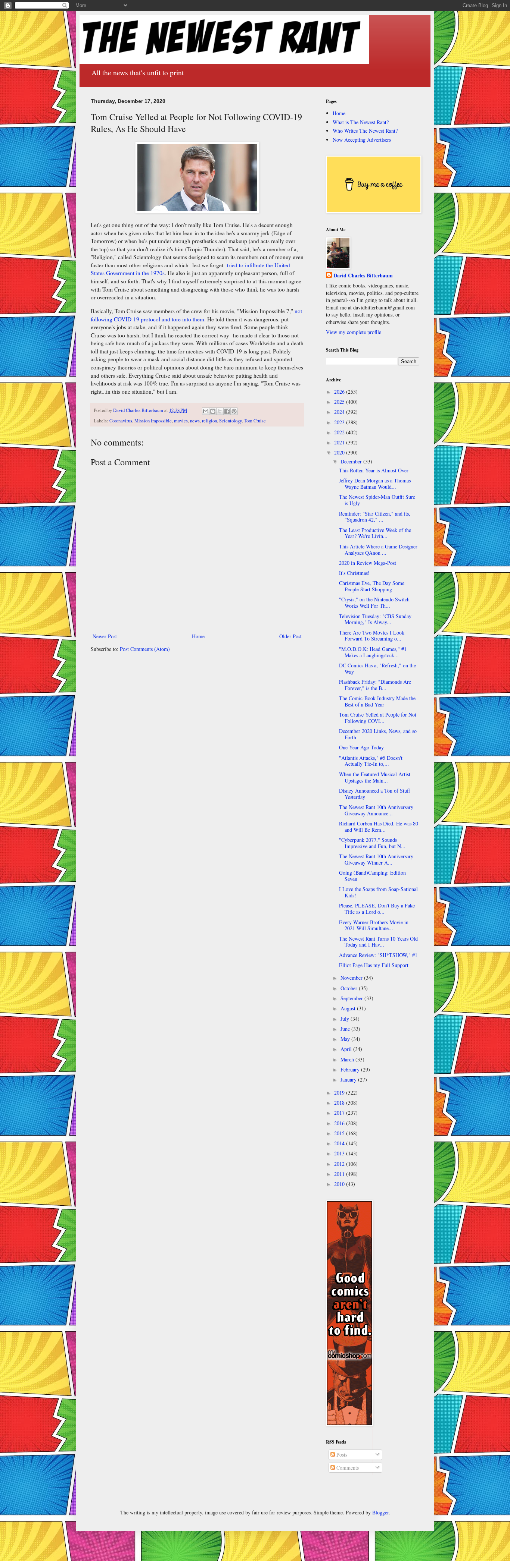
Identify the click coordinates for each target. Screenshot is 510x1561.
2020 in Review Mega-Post (367, 562)
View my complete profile (353, 332)
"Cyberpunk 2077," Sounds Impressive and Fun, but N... (372, 843)
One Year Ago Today (361, 747)
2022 (340, 432)
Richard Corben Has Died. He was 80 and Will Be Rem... (378, 826)
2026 (340, 391)
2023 (340, 422)
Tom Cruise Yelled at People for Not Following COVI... (377, 717)
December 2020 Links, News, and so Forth (378, 734)
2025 (340, 401)
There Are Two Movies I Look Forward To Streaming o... (371, 635)
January (349, 1079)
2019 (340, 1092)
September (352, 998)
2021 (340, 442)
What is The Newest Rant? (361, 122)
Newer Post (105, 636)
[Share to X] (220, 411)
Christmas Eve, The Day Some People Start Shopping (371, 586)
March (347, 1059)
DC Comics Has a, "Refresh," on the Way (377, 668)
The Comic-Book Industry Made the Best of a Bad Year (377, 701)
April (346, 1048)
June (345, 1028)
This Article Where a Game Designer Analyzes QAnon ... (378, 549)
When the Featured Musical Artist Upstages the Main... (374, 777)
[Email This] (205, 411)
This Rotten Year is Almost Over (373, 470)
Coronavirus (120, 421)
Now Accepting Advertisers (362, 139)
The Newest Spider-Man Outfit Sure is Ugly (377, 500)
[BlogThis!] (213, 411)
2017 (340, 1112)
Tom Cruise (255, 421)
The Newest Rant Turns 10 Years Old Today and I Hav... (378, 941)
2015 (340, 1133)
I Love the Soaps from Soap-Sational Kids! (378, 892)
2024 (340, 411)
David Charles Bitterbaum (363, 275)
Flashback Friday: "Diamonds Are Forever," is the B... (375, 685)
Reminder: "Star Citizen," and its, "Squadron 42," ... (374, 516)
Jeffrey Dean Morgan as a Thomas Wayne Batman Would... (375, 483)
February (350, 1069)
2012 (340, 1163)
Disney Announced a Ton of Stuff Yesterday (374, 793)
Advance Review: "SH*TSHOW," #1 (378, 955)
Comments (347, 1467)
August (348, 1008)
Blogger (380, 1512)
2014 (340, 1143)
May (345, 1038)
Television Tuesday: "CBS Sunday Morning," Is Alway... (375, 619)
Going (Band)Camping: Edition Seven (372, 875)
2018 (340, 1102)
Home (198, 636)
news (195, 421)
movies (181, 421)
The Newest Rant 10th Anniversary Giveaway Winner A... (376, 859)
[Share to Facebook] (227, 411)
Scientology (230, 421)
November (352, 977)
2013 (340, 1153)
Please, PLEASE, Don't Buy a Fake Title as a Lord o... (377, 908)
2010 (340, 1183)
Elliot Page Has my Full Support (373, 965)
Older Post (290, 636)
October (349, 988)
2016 (340, 1123)
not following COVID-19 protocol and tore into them (196, 315)
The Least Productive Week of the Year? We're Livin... (375, 533)
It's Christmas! (354, 572)
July (345, 1018)
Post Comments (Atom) (145, 648)
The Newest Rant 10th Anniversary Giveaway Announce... (376, 810)
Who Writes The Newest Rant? (365, 130)
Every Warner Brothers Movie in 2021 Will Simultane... (373, 925)
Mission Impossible (153, 421)
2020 (340, 452)
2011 (340, 1173)
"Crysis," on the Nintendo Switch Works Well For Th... (374, 602)
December (351, 461)
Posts (341, 1454)
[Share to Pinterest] (234, 411)
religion (209, 421)
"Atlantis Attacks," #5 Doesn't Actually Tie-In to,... (370, 761)
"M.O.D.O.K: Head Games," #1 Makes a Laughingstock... (373, 652)
